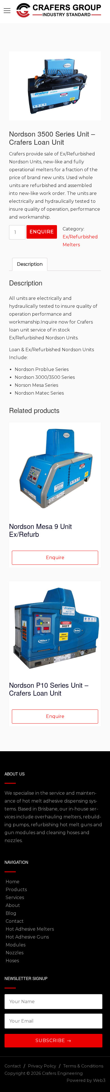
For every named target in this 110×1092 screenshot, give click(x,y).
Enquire (42, 231)
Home (12, 881)
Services (15, 897)
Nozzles (14, 952)
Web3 (99, 1080)
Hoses (12, 960)
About (13, 905)
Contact (15, 921)
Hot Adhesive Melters (30, 929)
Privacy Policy (42, 1066)
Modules (15, 945)
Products (16, 889)
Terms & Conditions (83, 1066)
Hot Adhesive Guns (27, 937)
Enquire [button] (55, 557)
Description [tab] (30, 264)
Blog (11, 913)
